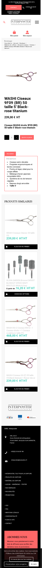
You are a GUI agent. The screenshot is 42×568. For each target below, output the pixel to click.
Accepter (34, 564)
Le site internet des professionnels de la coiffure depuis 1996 (21, 2)
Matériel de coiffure (13, 481)
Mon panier (14, 36)
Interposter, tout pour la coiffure (18, 473)
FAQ (6, 509)
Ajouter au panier (27, 137)
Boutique (8, 41)
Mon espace (27, 36)
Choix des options (21, 294)
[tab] (10, 154)
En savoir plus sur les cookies (21, 559)
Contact (13, 7)
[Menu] (36, 22)
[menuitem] (4, 22)
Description (10, 154)
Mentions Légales (12, 512)
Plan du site (10, 520)
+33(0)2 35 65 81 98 (31, 7)
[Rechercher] (4, 22)
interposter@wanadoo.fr (19, 460)
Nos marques (10, 488)
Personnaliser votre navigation (16, 564)
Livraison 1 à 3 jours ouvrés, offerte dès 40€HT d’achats (13, 12)
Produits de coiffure (13, 477)
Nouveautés (10, 491)
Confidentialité (11, 516)
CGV (6, 505)
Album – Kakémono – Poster (16, 484)
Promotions (9, 495)
